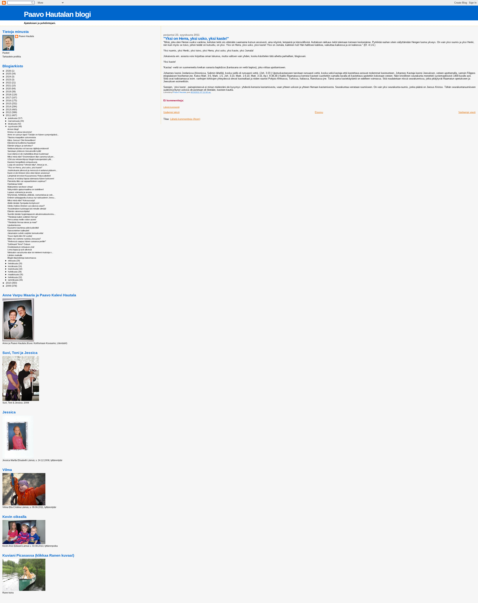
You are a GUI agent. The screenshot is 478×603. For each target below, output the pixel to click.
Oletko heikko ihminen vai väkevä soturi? (26, 206)
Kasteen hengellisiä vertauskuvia (22, 162)
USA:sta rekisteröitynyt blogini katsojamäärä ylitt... (30, 159)
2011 (9, 115)
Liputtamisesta (14, 225)
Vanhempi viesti (467, 112)
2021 (9, 85)
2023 (9, 79)
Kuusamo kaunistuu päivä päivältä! (23, 228)
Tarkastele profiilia (11, 56)
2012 (9, 112)
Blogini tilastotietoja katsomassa (21, 258)
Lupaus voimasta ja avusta (19, 192)
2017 (9, 97)
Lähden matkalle (14, 255)
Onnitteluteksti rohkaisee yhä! (20, 247)
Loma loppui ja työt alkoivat (19, 249)
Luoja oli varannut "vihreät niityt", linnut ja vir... (27, 165)
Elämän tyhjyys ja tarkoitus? (20, 146)
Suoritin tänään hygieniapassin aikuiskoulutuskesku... (31, 214)
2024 (9, 76)
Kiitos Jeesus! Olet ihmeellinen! (21, 140)
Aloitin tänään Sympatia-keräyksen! (23, 203)
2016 (9, 100)
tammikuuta (13, 280)
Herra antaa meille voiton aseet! (21, 219)
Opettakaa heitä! (14, 184)
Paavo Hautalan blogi (57, 14)
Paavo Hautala (26, 36)
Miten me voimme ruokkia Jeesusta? (24, 239)
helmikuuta (13, 277)
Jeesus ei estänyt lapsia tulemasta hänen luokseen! (30, 178)
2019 (9, 91)
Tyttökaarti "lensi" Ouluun (18, 244)
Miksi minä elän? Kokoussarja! (21, 200)
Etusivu (319, 112)
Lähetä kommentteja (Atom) (185, 119)
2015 (9, 103)
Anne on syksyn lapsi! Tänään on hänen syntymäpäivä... (33, 135)
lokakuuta (12, 124)
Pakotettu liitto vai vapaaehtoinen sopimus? (26, 181)
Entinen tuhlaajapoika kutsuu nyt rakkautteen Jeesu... (31, 198)
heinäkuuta (13, 263)
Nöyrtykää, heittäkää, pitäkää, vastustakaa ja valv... (30, 195)
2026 (9, 71)
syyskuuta (13, 126)
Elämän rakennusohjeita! (18, 211)
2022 (9, 82)
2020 (9, 88)
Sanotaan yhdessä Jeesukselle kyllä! (24, 151)
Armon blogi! (13, 129)
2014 (9, 106)
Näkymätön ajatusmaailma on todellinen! (25, 189)
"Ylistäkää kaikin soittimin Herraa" (22, 217)
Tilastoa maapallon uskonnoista (21, 137)
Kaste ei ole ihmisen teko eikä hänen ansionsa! (28, 173)
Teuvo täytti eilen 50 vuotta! (19, 236)
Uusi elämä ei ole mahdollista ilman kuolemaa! (28, 154)
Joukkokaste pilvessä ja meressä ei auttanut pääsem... (32, 170)
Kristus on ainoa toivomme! (19, 132)
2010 (9, 283)
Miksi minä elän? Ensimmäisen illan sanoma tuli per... (31, 157)
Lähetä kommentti (171, 107)
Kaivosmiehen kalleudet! (18, 230)
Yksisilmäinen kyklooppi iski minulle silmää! (26, 209)
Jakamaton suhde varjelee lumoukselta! (25, 233)
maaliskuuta (13, 274)
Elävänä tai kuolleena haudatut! (21, 143)
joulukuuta (13, 118)
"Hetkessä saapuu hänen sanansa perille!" (26, 241)
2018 (9, 94)
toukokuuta (13, 269)
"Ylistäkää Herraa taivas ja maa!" (22, 222)
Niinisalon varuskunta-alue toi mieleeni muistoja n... (30, 252)
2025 (9, 73)
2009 (9, 286)
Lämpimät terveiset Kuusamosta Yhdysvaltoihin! (29, 176)
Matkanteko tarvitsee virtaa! (20, 187)
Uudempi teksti (171, 112)
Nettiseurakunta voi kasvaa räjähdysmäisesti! (28, 148)
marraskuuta (14, 121)
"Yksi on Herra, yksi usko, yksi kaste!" (24, 167)
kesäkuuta (13, 266)
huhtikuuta (13, 272)
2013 (9, 109)
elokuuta (12, 261)
